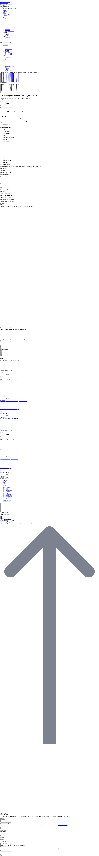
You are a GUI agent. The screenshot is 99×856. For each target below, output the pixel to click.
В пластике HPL (8, 25)
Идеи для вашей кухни (9, 31)
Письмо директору (8, 35)
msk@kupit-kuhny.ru (4, 520)
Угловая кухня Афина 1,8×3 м (6, 449)
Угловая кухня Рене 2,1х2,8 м (6, 430)
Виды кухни (5, 44)
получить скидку (4, 478)
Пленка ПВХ (7, 61)
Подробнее (2, 378)
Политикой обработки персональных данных (34, 852)
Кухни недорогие (6, 491)
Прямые (4, 12)
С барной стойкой (6, 14)
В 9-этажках (7, 30)
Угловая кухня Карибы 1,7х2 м (6, 370)
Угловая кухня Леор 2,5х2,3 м (6, 391)
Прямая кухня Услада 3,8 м (5, 468)
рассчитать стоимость (5, 846)
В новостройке (8, 28)
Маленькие (5, 11)
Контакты (5, 40)
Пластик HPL (7, 62)
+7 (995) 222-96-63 (4, 5)
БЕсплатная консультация (5, 42)
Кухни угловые (6, 489)
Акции (4, 39)
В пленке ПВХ (8, 24)
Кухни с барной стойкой (7, 490)
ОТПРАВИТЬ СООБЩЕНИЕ (6, 823)
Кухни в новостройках (7, 496)
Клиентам (5, 32)
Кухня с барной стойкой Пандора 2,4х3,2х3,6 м (9, 409)
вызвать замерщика (4, 349)
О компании (7, 37)
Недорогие (5, 15)
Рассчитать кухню (6, 501)
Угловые (4, 13)
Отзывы (6, 38)
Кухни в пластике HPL (7, 494)
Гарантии (7, 34)
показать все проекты (4, 477)
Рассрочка (7, 33)
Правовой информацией (62, 754)
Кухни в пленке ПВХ (7, 493)
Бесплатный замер (4, 3)
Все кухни (5, 10)
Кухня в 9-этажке (8, 54)
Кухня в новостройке (9, 52)
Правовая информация (25, 523)
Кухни (4, 17)
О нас (4, 36)
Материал (5, 60)
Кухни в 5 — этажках (7, 497)
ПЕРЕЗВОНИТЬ (14, 752)
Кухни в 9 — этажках (7, 498)
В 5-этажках (7, 29)
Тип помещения (6, 51)
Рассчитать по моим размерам (6, 107)
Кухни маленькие (6, 487)
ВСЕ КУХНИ (3, 485)
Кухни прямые (5, 488)
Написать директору (7, 500)
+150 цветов (3, 203)
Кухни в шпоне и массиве (8, 495)
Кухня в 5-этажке (8, 53)
